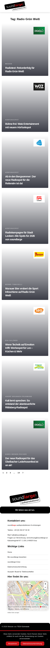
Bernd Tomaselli (13, 284)
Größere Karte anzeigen (13, 612)
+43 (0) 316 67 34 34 (21, 530)
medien (8, 64)
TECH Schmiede (23, 626)
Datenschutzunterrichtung (17, 567)
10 (19, 473)
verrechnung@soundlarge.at (37, 538)
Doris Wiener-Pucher (16, 454)
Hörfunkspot (12, 120)
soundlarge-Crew (14, 562)
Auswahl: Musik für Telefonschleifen (21, 572)
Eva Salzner (11, 340)
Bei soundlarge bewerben (17, 557)
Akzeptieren (12, 643)
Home (10, 552)
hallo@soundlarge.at (19, 535)
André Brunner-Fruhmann (18, 396)
